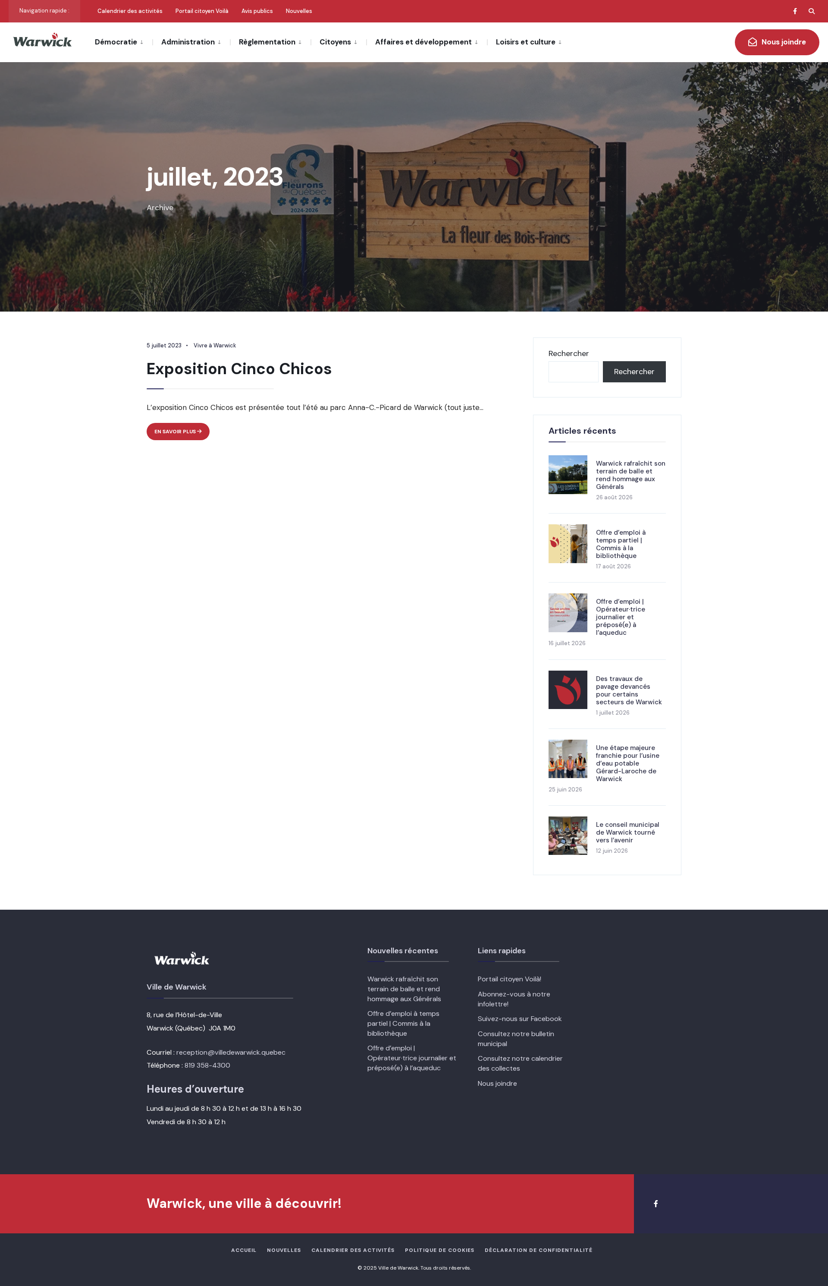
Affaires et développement (423, 42)
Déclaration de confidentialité (539, 1250)
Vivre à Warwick (215, 345)
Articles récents (582, 430)
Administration (188, 42)
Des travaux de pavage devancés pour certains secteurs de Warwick (629, 690)
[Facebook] (796, 11)
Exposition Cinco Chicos (239, 369)
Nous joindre (783, 42)
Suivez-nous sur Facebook (520, 1018)
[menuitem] (123, 41)
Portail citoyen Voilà (202, 11)
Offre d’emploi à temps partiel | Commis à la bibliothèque (621, 544)
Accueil (244, 1250)
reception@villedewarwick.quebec (230, 1052)
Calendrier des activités (130, 11)
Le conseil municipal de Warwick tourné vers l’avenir (627, 832)
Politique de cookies (439, 1250)
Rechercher (569, 353)
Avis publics (257, 11)
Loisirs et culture (525, 42)
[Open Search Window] (811, 11)
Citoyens (335, 42)
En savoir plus (182, 434)
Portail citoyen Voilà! (509, 978)
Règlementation (267, 42)
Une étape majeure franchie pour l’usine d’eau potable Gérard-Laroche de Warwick (627, 763)
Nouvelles (299, 11)
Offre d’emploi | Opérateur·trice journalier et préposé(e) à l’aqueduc (620, 617)
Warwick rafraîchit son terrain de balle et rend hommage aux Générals (630, 475)
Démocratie (116, 42)
